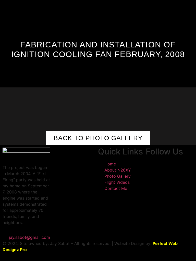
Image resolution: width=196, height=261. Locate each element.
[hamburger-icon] (122, 6)
